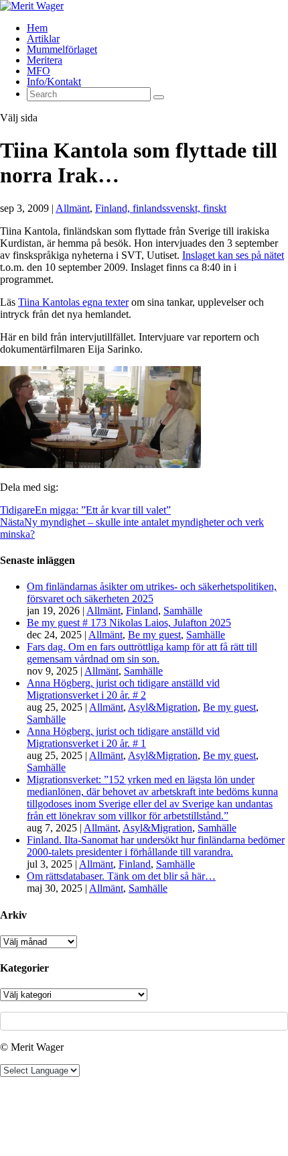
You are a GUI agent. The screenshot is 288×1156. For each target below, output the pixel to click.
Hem (37, 28)
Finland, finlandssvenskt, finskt (160, 208)
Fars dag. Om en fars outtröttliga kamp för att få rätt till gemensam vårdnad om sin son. (142, 652)
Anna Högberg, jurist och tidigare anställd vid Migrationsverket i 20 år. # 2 (123, 689)
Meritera (44, 60)
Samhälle (182, 610)
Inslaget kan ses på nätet (233, 255)
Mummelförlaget (62, 49)
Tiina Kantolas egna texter (73, 302)
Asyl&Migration (163, 707)
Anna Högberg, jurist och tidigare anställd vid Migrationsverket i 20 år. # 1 (123, 737)
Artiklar (43, 38)
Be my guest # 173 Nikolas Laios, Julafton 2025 (129, 622)
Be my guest (154, 634)
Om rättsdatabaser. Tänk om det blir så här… (121, 876)
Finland (142, 610)
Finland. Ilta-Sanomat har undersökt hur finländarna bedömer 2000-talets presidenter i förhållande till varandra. (156, 846)
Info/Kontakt (54, 81)
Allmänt (73, 208)
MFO (38, 70)
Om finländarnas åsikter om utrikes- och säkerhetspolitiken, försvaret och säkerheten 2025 (152, 592)
